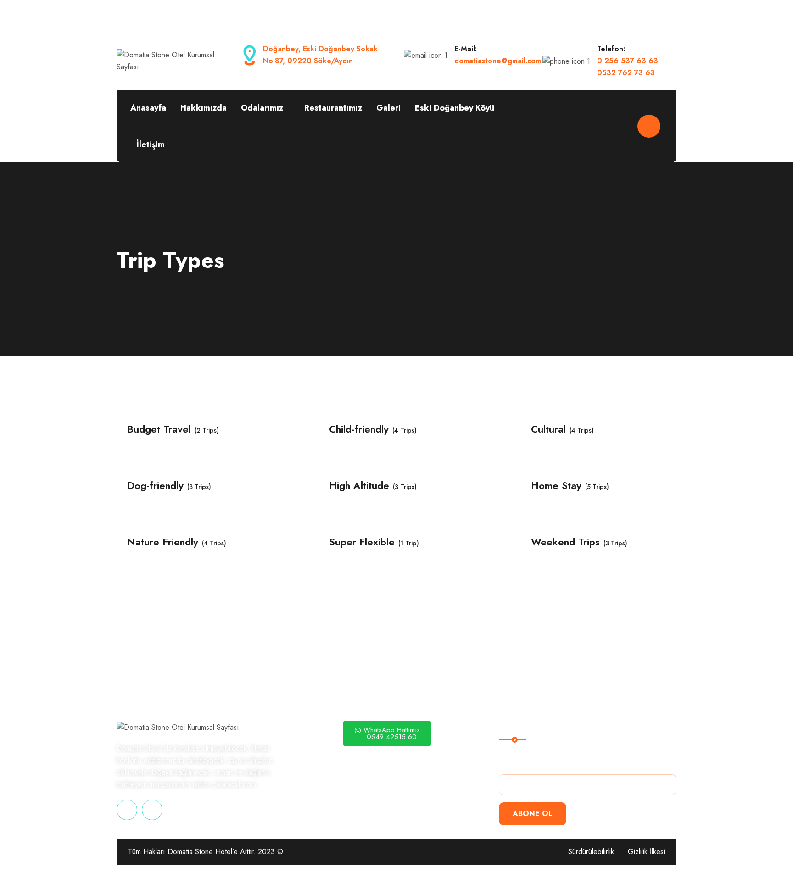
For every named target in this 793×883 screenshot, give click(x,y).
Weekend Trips (565, 542)
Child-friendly (359, 429)
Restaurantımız (333, 108)
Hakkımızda (203, 108)
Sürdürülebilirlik (591, 851)
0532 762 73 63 (626, 72)
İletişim (150, 144)
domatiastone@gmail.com (497, 61)
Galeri (388, 108)
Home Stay (556, 485)
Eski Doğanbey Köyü (454, 108)
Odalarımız (262, 108)
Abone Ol (533, 813)
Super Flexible (362, 542)
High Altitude (359, 485)
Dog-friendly (155, 485)
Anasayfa (148, 108)
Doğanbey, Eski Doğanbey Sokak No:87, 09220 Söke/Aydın (320, 55)
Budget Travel (159, 429)
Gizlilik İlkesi (646, 851)
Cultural (548, 429)
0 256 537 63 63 (627, 61)
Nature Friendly (162, 542)
